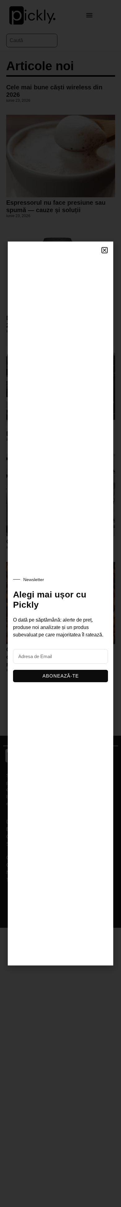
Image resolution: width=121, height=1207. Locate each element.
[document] (60, 603)
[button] (104, 250)
